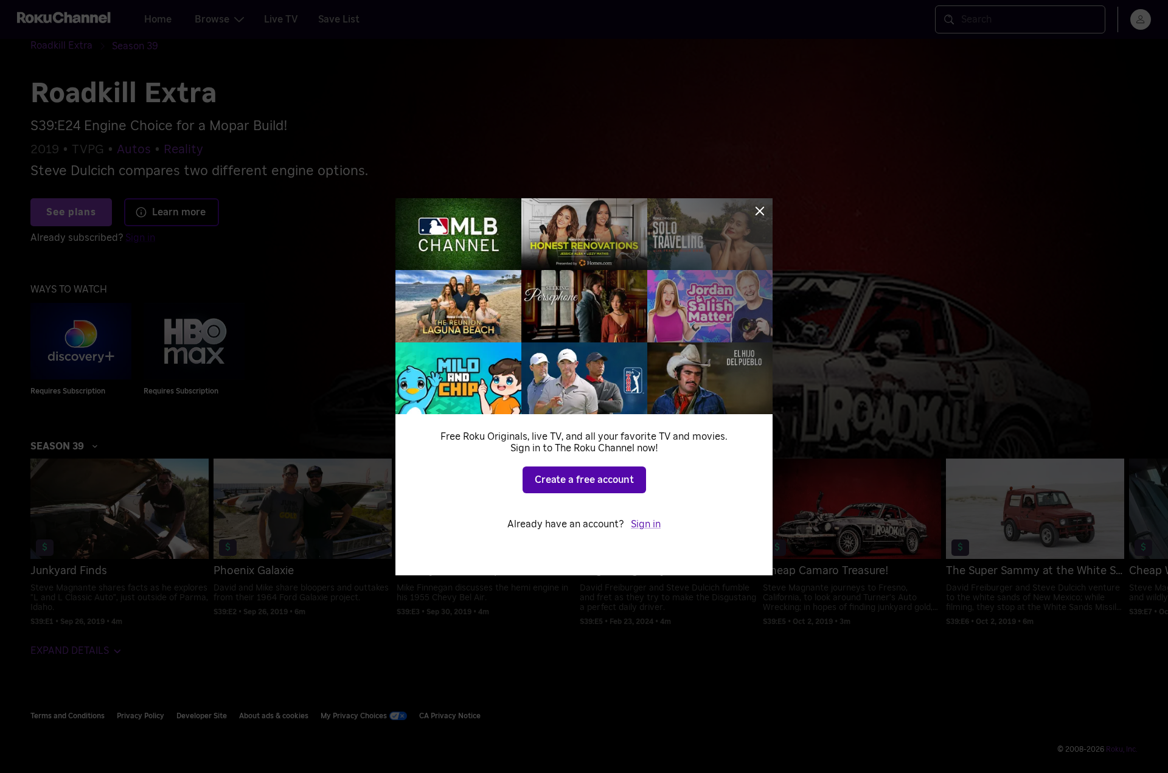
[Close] (760, 211)
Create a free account (584, 480)
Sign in (646, 524)
